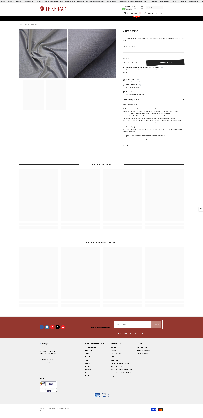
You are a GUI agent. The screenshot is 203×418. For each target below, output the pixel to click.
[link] (142, 62)
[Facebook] (42, 327)
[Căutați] (154, 7)
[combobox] (153, 7)
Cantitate (126, 58)
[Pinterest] (52, 327)
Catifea (125, 109)
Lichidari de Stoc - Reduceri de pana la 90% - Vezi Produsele (55, 2)
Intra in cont (159, 13)
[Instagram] (47, 327)
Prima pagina (23, 24)
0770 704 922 (138, 6)
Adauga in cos (165, 62)
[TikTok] (58, 327)
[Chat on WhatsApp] (127, 8)
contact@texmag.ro (50, 362)
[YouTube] (63, 327)
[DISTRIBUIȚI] (138, 62)
